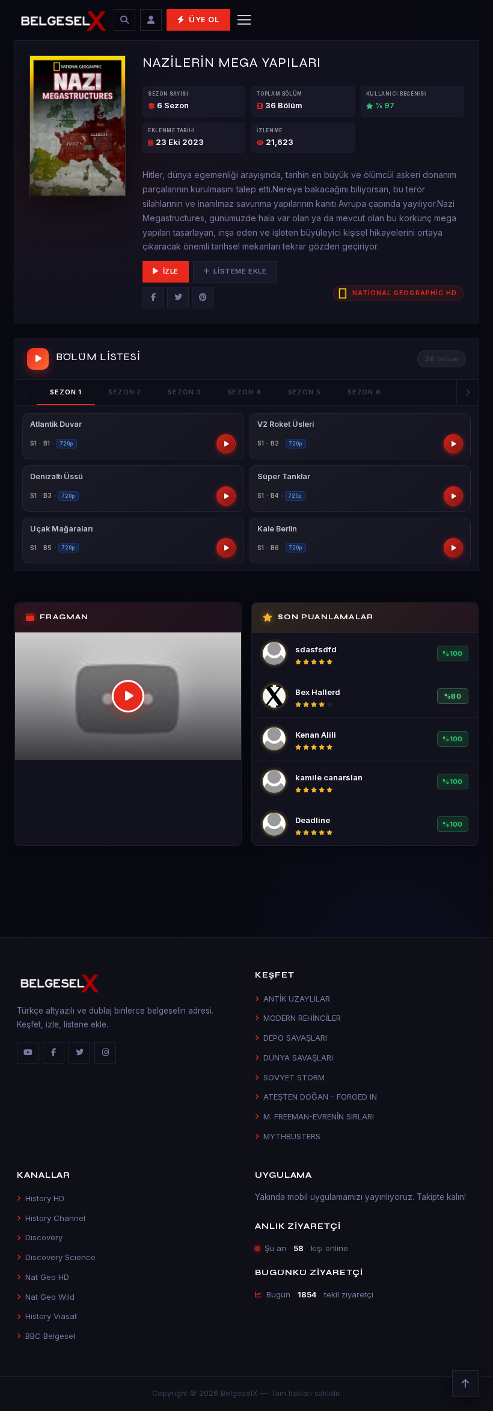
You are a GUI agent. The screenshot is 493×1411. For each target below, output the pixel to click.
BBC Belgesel (50, 1336)
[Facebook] (153, 297)
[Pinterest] (202, 297)
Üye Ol (204, 19)
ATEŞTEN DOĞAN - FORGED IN (320, 1096)
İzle (171, 271)
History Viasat (51, 1316)
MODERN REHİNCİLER (302, 1018)
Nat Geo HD (47, 1277)
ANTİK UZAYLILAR (296, 998)
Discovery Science (60, 1257)
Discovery (44, 1237)
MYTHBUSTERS (291, 1136)
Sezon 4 (245, 392)
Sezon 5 (304, 392)
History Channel (55, 1218)
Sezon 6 (364, 392)
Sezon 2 (124, 392)
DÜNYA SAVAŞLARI (298, 1057)
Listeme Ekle (239, 271)
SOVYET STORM (294, 1077)
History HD (44, 1198)
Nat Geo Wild (50, 1297)
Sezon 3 (184, 392)
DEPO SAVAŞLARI (295, 1037)
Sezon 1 (66, 392)
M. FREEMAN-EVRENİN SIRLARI (318, 1116)
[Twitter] (178, 297)
